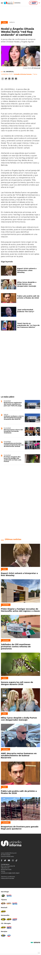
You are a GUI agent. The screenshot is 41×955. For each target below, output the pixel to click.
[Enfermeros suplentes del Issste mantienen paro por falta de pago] (32, 404)
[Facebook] (9, 78)
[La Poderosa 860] (9, 903)
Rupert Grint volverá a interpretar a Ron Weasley (26, 270)
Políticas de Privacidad (7, 878)
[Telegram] (16, 78)
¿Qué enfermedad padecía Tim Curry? (25, 310)
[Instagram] (13, 860)
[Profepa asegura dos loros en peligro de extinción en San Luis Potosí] (32, 458)
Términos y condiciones (8, 876)
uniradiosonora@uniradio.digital (10, 873)
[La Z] (14, 919)
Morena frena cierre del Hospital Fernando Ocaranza (13, 431)
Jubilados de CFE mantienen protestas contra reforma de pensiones (16, 646)
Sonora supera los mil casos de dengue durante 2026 (17, 683)
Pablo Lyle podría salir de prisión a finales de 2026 (28, 297)
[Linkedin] (12, 78)
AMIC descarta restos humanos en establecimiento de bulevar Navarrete (19, 755)
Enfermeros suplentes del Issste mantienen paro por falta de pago (13, 404)
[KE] (3, 936)
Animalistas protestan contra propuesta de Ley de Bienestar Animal (14, 444)
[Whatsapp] (2, 78)
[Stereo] (3, 919)
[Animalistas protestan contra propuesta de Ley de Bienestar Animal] (32, 445)
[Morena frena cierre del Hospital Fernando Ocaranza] (32, 431)
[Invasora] (3, 895)
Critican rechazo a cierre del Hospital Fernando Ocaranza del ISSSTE (14, 417)
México (12, 22)
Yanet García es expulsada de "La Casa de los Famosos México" (28, 325)
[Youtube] (9, 860)
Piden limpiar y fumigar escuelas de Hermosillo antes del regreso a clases (20, 610)
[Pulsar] (9, 896)
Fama (4, 22)
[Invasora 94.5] (3, 903)
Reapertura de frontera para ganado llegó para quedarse (19, 827)
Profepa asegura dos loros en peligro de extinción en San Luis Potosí (12, 459)
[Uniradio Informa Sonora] (12, 3)
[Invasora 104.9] (3, 911)
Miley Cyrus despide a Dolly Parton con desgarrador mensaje (26, 284)
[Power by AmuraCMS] (35, 942)
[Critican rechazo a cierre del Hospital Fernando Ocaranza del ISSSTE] (32, 418)
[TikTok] (16, 860)
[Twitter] (6, 78)
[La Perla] (9, 935)
